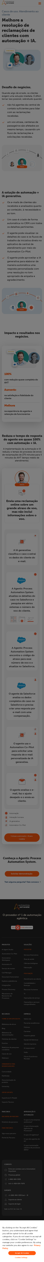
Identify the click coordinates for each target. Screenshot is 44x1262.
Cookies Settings (21, 1257)
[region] (22, 1241)
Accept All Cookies (22, 1253)
